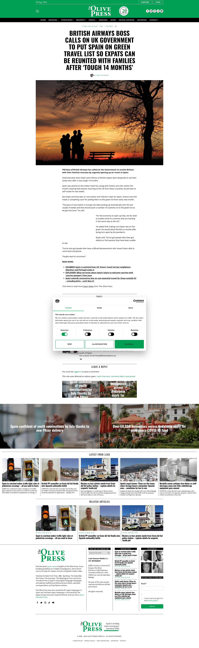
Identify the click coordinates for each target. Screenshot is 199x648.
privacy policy (152, 600)
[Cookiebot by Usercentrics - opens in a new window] (135, 301)
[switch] (88, 334)
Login (158, 2)
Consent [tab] (68, 308)
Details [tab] (99, 308)
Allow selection (99, 344)
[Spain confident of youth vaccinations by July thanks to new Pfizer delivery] (80, 389)
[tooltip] (147, 11)
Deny (70, 344)
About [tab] (130, 308)
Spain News (88, 286)
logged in (78, 371)
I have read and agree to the (153, 599)
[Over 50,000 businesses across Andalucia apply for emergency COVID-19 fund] (118, 389)
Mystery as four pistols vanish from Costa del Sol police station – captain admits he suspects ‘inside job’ (98, 485)
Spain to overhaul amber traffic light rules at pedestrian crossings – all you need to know (20, 484)
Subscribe (145, 2)
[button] (108, 553)
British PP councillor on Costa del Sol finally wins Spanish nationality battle (59, 484)
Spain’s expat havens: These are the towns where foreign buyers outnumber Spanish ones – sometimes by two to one (137, 485)
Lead (101, 26)
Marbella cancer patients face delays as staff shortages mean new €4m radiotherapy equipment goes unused (178, 485)
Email (144, 584)
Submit (152, 606)
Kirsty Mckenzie (102, 75)
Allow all (129, 344)
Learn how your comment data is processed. (116, 376)
